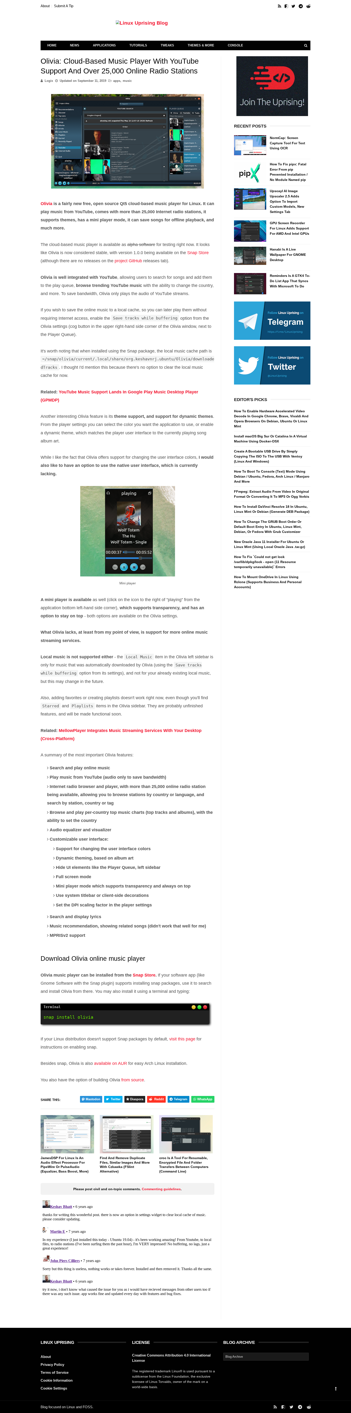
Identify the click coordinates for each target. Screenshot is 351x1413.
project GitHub (128, 260)
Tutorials (138, 45)
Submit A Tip (63, 6)
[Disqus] (127, 1258)
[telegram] (301, 6)
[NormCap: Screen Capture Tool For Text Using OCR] (250, 145)
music (127, 81)
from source (132, 1080)
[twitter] (293, 6)
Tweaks (167, 45)
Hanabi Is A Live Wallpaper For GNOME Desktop (288, 254)
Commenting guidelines (161, 1189)
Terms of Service (55, 1372)
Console (235, 45)
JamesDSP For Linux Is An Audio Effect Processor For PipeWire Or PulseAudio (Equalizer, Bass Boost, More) (65, 1164)
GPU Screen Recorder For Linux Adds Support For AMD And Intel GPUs (289, 228)
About (45, 6)
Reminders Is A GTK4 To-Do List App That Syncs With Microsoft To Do (290, 281)
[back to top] (336, 1388)
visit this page (182, 1039)
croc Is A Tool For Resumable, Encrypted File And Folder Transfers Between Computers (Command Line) (183, 1164)
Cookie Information (57, 1380)
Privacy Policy (52, 1365)
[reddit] (308, 6)
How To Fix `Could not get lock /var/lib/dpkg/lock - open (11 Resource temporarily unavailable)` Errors (265, 562)
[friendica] (286, 6)
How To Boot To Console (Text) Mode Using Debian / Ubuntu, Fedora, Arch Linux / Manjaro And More (271, 476)
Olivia (46, 203)
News (74, 45)
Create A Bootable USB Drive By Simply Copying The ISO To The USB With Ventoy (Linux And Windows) (268, 456)
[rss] (279, 6)
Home (52, 45)
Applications (104, 45)
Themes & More (201, 45)
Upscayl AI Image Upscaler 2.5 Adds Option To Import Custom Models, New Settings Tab (287, 201)
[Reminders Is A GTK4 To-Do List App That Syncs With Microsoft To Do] (250, 283)
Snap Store (198, 252)
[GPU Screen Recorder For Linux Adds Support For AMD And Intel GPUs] (250, 231)
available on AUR (110, 1063)
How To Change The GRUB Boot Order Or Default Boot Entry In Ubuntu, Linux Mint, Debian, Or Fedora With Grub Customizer (268, 527)
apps (116, 81)
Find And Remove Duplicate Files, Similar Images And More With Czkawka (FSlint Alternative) (125, 1164)
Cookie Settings (54, 1388)
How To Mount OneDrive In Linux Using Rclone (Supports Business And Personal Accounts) (268, 582)
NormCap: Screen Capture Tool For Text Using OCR (287, 143)
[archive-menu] (266, 1356)
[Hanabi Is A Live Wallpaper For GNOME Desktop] (250, 257)
